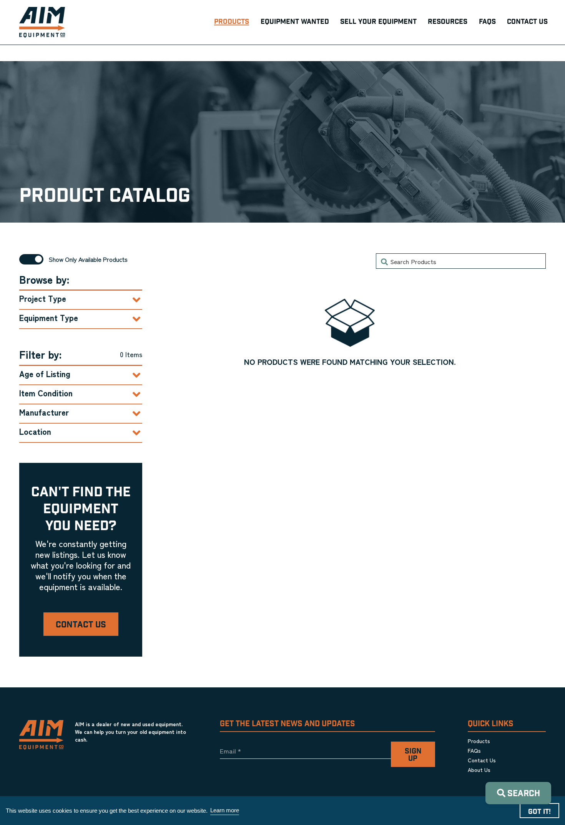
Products (479, 741)
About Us (479, 769)
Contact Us (81, 624)
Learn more (224, 810)
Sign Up (413, 755)
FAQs (474, 750)
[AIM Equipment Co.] (42, 22)
